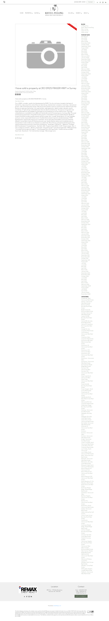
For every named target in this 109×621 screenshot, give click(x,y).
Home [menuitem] (21, 13)
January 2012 (85, 253)
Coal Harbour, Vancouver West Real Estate (87, 334)
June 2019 (84, 135)
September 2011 (85, 260)
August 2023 (84, 75)
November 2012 (85, 237)
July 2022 (84, 95)
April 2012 (84, 248)
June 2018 (84, 151)
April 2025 (84, 52)
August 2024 (84, 62)
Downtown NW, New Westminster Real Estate (87, 342)
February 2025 (85, 56)
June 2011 (83, 265)
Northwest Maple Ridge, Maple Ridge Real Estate (86, 489)
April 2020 (84, 122)
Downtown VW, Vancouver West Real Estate (87, 355)
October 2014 (85, 208)
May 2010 (84, 279)
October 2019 (85, 129)
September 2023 (86, 74)
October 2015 (85, 192)
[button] (97, 2)
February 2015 (85, 203)
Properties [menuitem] (28, 13)
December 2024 (85, 59)
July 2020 (84, 119)
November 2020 (85, 114)
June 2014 (84, 213)
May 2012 (84, 247)
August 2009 (84, 287)
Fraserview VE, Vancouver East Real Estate (86, 394)
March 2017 (84, 169)
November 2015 (85, 190)
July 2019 (83, 133)
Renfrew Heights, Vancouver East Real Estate (86, 497)
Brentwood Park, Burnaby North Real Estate (86, 306)
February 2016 (85, 185)
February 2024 (85, 69)
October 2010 (85, 276)
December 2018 (85, 143)
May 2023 (84, 80)
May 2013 (84, 227)
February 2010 (85, 284)
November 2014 (85, 206)
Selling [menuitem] (70, 13)
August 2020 (84, 117)
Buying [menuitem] (37, 13)
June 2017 (84, 167)
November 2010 (85, 274)
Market (78, 13)
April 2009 (84, 290)
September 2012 (85, 240)
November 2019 (85, 127)
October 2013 (85, 222)
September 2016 (85, 176)
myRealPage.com (57, 605)
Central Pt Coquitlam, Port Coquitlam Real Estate (87, 326)
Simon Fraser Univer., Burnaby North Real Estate (87, 517)
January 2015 (85, 205)
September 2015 (85, 193)
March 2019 (84, 140)
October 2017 (84, 161)
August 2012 (84, 242)
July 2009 (84, 289)
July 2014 (83, 211)
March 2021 (84, 111)
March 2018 (84, 156)
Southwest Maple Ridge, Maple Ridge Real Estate (86, 527)
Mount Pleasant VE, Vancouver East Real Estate (86, 473)
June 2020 (84, 120)
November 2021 (85, 103)
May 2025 (84, 51)
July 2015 (83, 197)
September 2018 (85, 148)
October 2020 (85, 116)
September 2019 (85, 130)
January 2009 (85, 292)
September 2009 (86, 286)
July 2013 (83, 226)
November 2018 (85, 145)
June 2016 (84, 179)
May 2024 (84, 65)
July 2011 (83, 263)
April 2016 (84, 182)
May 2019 (84, 137)
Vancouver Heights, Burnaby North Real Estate (86, 543)
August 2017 (84, 164)
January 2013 (85, 234)
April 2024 (84, 67)
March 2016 (84, 184)
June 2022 (84, 96)
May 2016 (84, 180)
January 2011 (84, 271)
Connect (90, 2)
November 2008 (85, 294)
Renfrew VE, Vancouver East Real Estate (86, 502)
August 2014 (84, 210)
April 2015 (84, 201)
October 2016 (85, 174)
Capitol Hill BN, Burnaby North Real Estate (86, 318)
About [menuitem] (86, 13)
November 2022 (85, 88)
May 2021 (84, 108)
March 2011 (84, 269)
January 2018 (85, 158)
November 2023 (85, 70)
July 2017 (83, 166)
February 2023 (85, 83)
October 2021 (85, 104)
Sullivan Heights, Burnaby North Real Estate (86, 531)
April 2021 (84, 109)
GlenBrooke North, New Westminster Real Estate (87, 399)
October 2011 (84, 258)
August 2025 (84, 48)
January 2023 (85, 85)
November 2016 (85, 172)
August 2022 (84, 93)
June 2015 (84, 198)
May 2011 (83, 266)
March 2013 (84, 231)
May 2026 (84, 38)
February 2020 (85, 125)
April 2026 (84, 39)
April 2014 (84, 216)
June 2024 (84, 64)
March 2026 (84, 41)
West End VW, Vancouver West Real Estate (87, 556)
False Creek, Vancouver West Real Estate (87, 381)
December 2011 (85, 255)
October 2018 (84, 146)
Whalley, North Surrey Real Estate (26, 92)
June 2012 (84, 245)
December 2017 (85, 159)
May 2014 (84, 214)
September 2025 (86, 46)
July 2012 (83, 244)
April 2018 (84, 154)
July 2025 (84, 49)
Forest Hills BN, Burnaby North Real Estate (86, 386)
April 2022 (84, 99)
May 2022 (84, 98)
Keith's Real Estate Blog (87, 27)
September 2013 (85, 224)
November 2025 (85, 43)
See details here (19, 101)
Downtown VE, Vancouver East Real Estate (86, 347)
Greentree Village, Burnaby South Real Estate (86, 407)
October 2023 (85, 72)
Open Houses (85, 30)
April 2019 (84, 138)
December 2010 (85, 273)
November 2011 (85, 257)
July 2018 (83, 150)
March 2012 (84, 250)
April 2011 (83, 268)
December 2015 (85, 188)
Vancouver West (85, 546)
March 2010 (84, 282)
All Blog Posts (84, 26)
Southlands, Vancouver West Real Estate (87, 522)
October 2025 (85, 44)
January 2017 (85, 171)
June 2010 (84, 278)
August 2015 (84, 195)
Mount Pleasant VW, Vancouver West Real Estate (87, 478)
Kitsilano (83, 431)
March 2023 (84, 82)
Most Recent (84, 36)
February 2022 (85, 101)
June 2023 (84, 78)
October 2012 (85, 239)
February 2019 (85, 141)
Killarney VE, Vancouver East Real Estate (86, 428)
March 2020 (84, 124)
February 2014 (85, 219)
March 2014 (84, 218)
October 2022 (85, 90)
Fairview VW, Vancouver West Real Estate (87, 373)
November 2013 (85, 221)
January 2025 (85, 57)
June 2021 (84, 106)
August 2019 (84, 132)
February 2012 (85, 252)
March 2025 (84, 54)
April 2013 (84, 229)
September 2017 (85, 163)
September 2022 (86, 91)
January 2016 (85, 187)
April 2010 (84, 281)
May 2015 (84, 200)
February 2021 (85, 112)
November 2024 (85, 61)
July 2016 (83, 177)
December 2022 (85, 86)
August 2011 (84, 261)
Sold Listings (84, 32)
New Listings (84, 29)
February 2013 (85, 232)
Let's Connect (81, 596)
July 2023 (84, 77)
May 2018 (83, 153)
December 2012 (85, 235)
